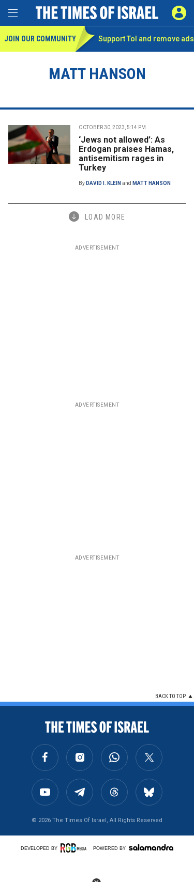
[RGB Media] (75, 848)
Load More (105, 217)
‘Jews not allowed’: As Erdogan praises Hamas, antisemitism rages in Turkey (126, 154)
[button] (179, 13)
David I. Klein (103, 183)
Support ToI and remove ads (146, 39)
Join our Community (39, 39)
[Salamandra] (151, 847)
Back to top (170, 696)
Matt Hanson (151, 183)
